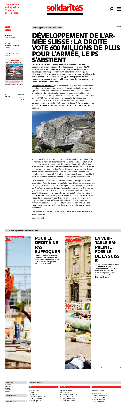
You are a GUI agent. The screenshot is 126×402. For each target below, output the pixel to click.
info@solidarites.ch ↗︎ (38, 396)
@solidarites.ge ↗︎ (36, 400)
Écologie (20, 237)
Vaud (63, 387)
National (8, 29)
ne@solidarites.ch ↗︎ (100, 396)
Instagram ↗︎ (9, 388)
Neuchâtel (96, 387)
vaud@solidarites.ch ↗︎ (70, 394)
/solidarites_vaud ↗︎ (69, 400)
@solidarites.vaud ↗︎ (69, 398)
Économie (68, 237)
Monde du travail (10, 237)
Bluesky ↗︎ (8, 385)
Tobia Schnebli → (10, 37)
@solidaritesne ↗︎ (99, 399)
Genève (32, 387)
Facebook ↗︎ (8, 391)
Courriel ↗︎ (8, 398)
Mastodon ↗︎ (9, 386)
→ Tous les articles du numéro (14, 84)
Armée (7, 26)
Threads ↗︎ (8, 390)
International (76, 240)
